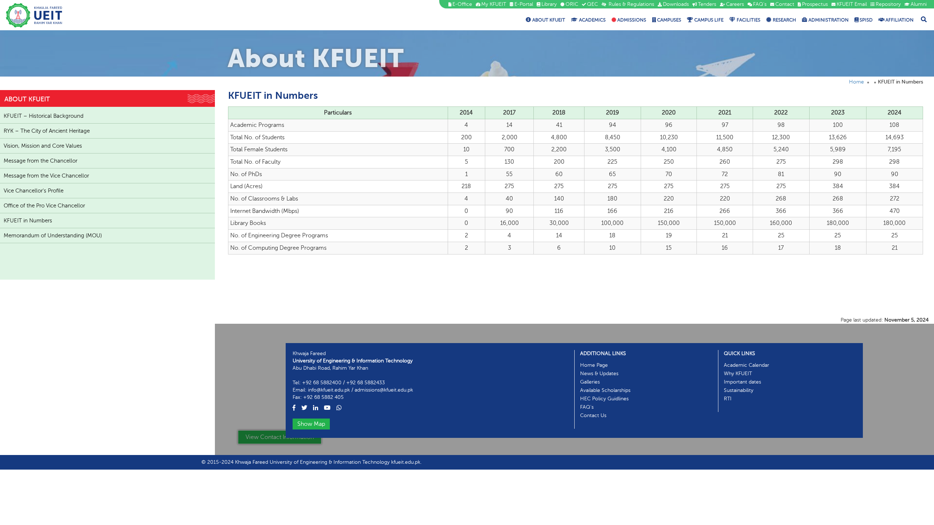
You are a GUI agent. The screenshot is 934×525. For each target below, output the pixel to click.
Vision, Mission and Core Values (43, 146)
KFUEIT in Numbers (28, 220)
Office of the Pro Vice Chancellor (44, 206)
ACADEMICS (592, 20)
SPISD (865, 20)
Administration (828, 20)
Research (784, 20)
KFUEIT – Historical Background (44, 116)
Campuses (668, 20)
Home (856, 82)
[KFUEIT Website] (34, 15)
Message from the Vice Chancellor (46, 176)
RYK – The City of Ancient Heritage (47, 131)
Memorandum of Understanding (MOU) (53, 235)
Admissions (631, 20)
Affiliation (899, 20)
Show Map (311, 424)
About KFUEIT (548, 20)
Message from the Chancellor (40, 161)
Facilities (748, 20)
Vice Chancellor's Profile (33, 191)
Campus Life (708, 20)
